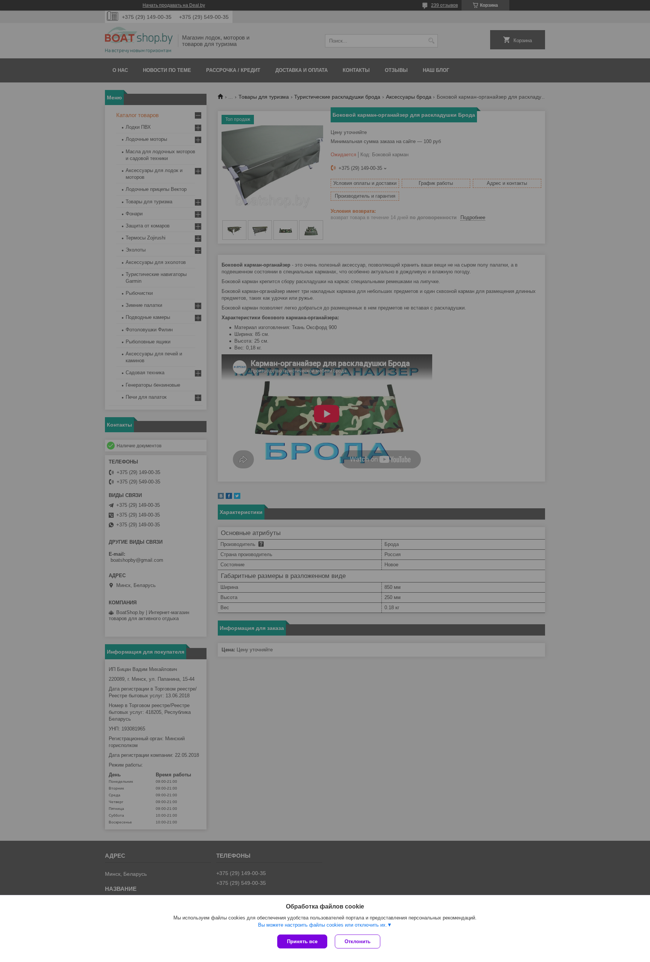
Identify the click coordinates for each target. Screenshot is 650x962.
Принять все (302, 941)
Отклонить (358, 941)
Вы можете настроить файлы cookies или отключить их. (322, 925)
